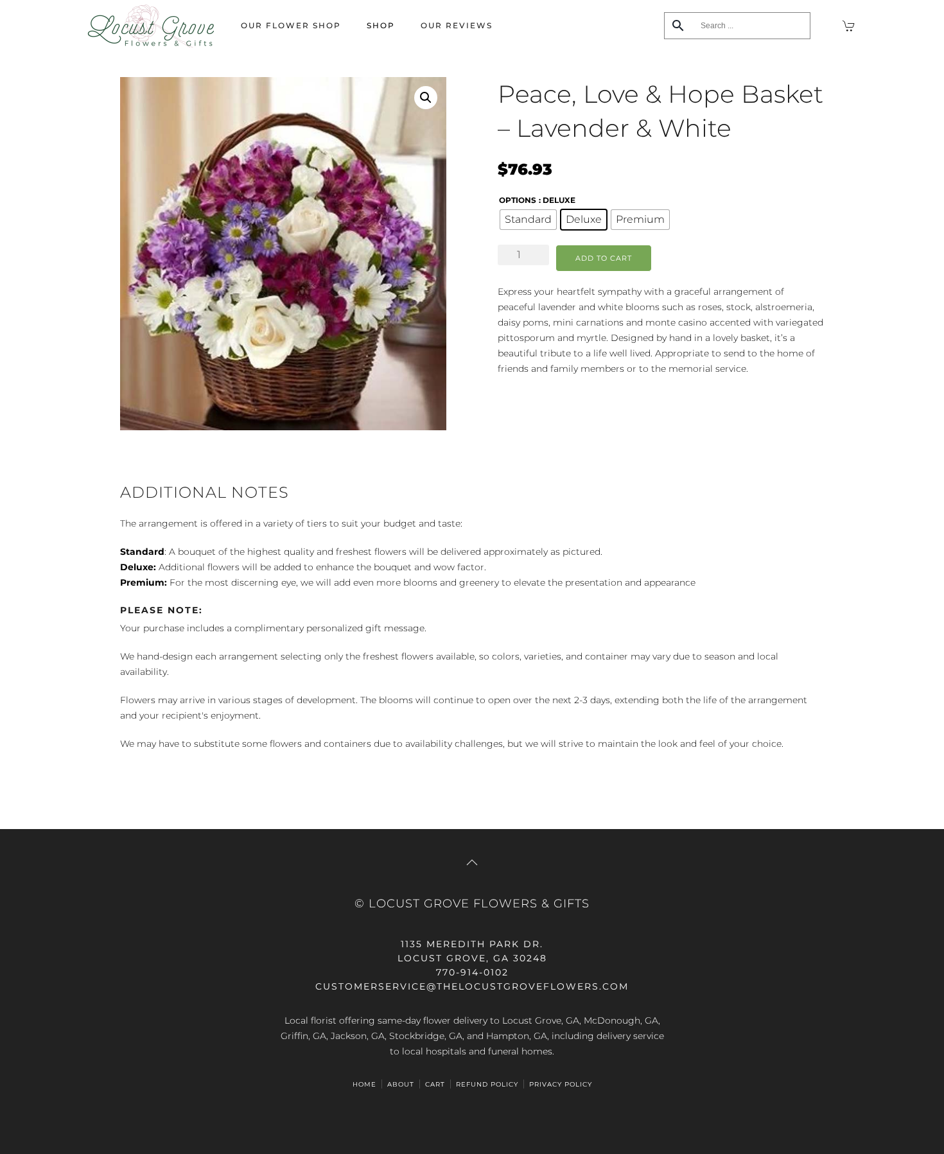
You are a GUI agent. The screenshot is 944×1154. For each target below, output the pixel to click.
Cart (435, 1084)
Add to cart (603, 258)
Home (364, 1084)
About (400, 1084)
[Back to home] (151, 25)
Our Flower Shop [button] (291, 25)
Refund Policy (487, 1084)
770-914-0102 (472, 972)
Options (517, 200)
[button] (425, 97)
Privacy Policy (560, 1084)
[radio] (528, 219)
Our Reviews (457, 25)
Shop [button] (381, 25)
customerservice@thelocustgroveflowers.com (472, 986)
